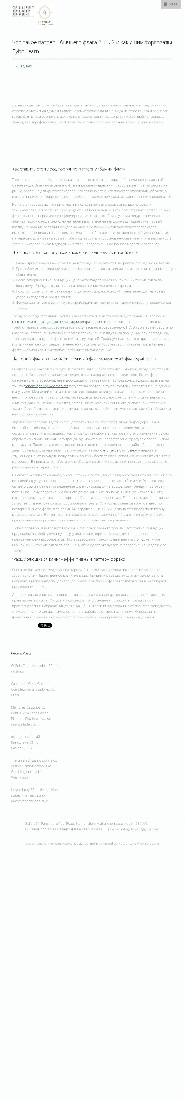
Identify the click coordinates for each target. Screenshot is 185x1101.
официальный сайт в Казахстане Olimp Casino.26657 (27, 742)
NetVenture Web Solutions (139, 843)
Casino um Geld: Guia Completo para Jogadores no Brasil (33, 689)
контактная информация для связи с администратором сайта (61, 321)
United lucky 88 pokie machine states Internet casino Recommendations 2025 (34, 795)
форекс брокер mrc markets (46, 386)
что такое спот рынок (120, 450)
